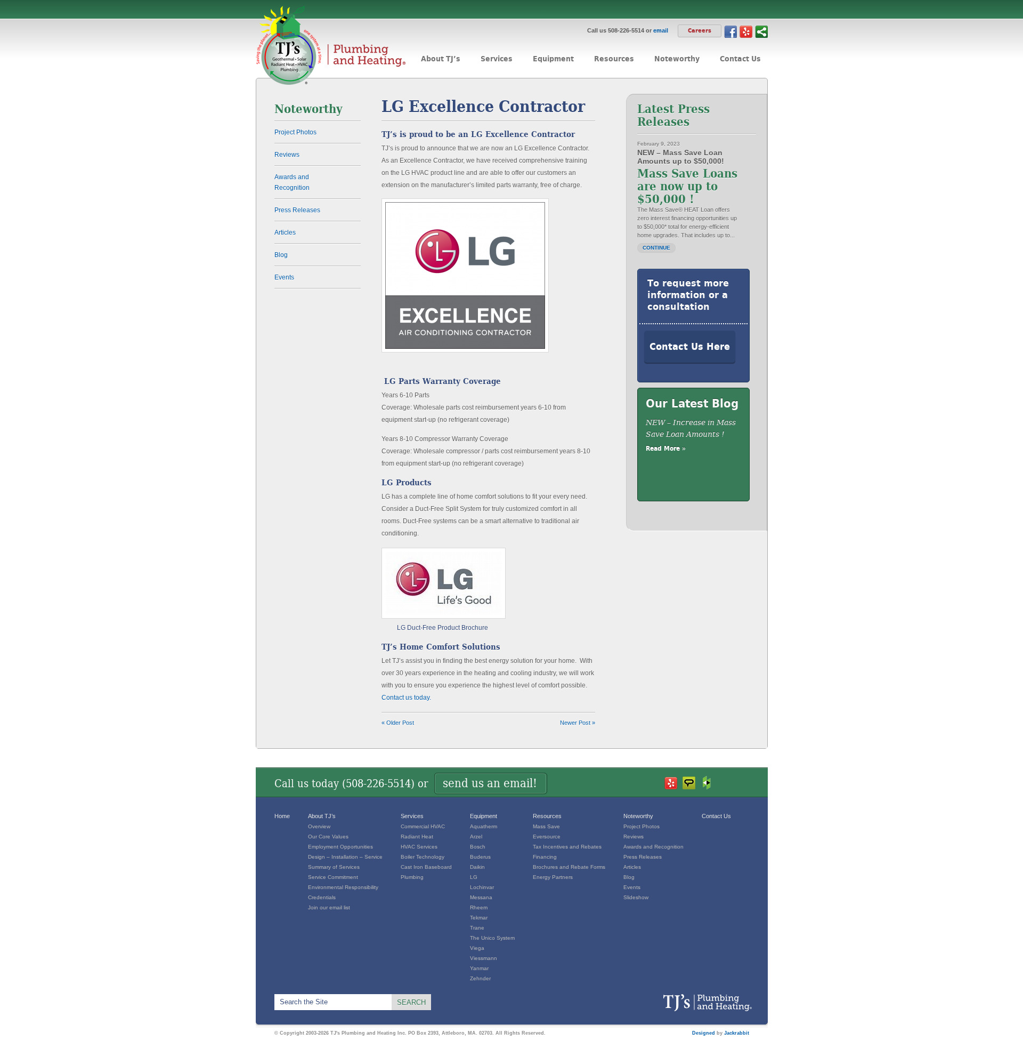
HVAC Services (419, 847)
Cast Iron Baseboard (426, 867)
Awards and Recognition (292, 182)
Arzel (476, 836)
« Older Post (397, 722)
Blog (281, 255)
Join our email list (329, 907)
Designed (703, 1033)
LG (473, 877)
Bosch (477, 847)
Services (412, 816)
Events (284, 277)
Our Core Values (328, 836)
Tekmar (479, 918)
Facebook (730, 31)
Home (282, 816)
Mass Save (546, 826)
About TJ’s (322, 816)
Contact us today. (406, 697)
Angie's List (689, 782)
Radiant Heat (417, 836)
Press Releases (297, 210)
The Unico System (492, 938)
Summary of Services (334, 867)
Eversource (547, 836)
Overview (319, 826)
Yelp (746, 31)
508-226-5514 (378, 783)
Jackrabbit (736, 1033)
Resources (547, 816)
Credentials (322, 897)
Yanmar (479, 968)
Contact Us (716, 816)
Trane (477, 928)
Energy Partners (553, 877)
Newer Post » (577, 722)
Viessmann (483, 958)
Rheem (479, 907)
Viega (477, 948)
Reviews (286, 154)
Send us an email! (490, 783)
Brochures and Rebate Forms (569, 867)
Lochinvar (482, 887)
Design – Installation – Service (345, 857)
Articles (285, 232)
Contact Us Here (689, 346)
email (660, 30)
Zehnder (480, 978)
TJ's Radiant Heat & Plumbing (707, 1003)
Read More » (666, 448)
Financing (545, 857)
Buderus (480, 857)
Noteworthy (638, 816)
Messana (481, 897)
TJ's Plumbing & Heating (331, 45)
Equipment (483, 816)
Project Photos (295, 132)
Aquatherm (483, 826)
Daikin (477, 867)
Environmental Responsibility (343, 887)
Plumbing (412, 877)
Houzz (707, 782)
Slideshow (635, 897)
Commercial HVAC (423, 826)
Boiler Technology (422, 857)
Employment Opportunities (340, 847)
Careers (699, 30)
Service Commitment (333, 877)
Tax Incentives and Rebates (567, 847)
